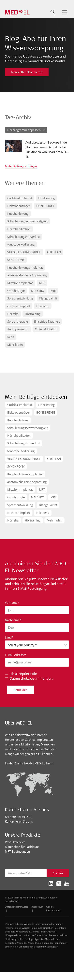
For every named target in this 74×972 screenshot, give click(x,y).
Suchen (58, 873)
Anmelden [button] (20, 690)
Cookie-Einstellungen (53, 908)
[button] (64, 12)
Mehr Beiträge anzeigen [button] (21, 166)
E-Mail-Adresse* (15, 655)
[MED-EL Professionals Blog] (17, 12)
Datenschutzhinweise (16, 906)
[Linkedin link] (51, 883)
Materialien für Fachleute (22, 847)
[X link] (58, 883)
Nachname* (13, 620)
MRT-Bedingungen (17, 851)
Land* (9, 637)
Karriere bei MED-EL (18, 817)
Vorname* (12, 603)
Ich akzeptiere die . (31, 676)
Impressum (37, 906)
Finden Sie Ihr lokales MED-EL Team (29, 763)
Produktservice (15, 842)
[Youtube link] (66, 883)
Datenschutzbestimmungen (31, 678)
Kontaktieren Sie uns (19, 821)
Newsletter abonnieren (26, 72)
